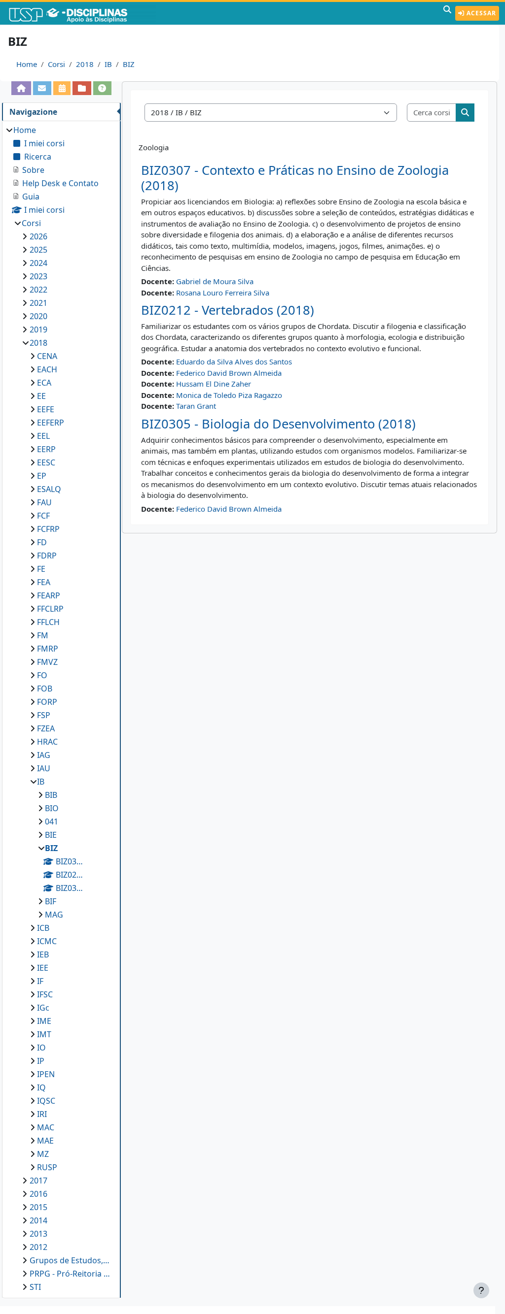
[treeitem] (61, 708)
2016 (38, 1193)
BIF (50, 901)
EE (41, 396)
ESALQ (49, 489)
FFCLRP (50, 608)
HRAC (47, 741)
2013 (38, 1233)
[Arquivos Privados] (81, 88)
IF (40, 981)
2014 (38, 1220)
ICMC (47, 941)
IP (40, 1060)
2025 (38, 249)
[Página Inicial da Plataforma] (21, 88)
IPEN (46, 1074)
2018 (85, 64)
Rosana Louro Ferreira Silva (222, 292)
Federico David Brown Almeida (229, 373)
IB (108, 64)
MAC (45, 1127)
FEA (43, 582)
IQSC (46, 1100)
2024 (38, 263)
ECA (44, 382)
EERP (46, 449)
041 (51, 821)
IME (44, 1021)
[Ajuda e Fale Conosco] (102, 88)
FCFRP (48, 529)
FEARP (48, 595)
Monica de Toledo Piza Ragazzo (229, 395)
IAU (43, 768)
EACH (47, 369)
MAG (54, 914)
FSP (43, 715)
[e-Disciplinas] (83, 13)
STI (35, 1286)
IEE (42, 967)
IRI (42, 1114)
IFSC (45, 994)
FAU (44, 502)
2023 (38, 276)
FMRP (47, 648)
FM (42, 635)
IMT (44, 1034)
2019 (38, 329)
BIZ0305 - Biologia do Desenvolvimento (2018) (278, 423)
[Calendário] (62, 88)
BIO (52, 808)
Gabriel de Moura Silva (214, 281)
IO (41, 1047)
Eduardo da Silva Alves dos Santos (234, 361)
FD (42, 542)
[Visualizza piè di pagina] (481, 1290)
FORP (47, 701)
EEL (43, 435)
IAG (43, 755)
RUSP (47, 1167)
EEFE (45, 409)
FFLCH (48, 622)
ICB (43, 927)
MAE (45, 1140)
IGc (43, 1007)
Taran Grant (196, 406)
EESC (46, 462)
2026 (38, 236)
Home (26, 64)
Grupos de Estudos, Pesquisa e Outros (70, 1260)
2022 (38, 289)
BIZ (129, 64)
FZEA (46, 728)
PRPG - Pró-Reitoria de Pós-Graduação (70, 1273)
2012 (38, 1247)
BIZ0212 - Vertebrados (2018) (227, 310)
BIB (51, 794)
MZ (43, 1154)
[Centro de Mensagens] (42, 88)
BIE (51, 834)
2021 (38, 302)
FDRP (47, 555)
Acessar (480, 13)
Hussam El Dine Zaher (213, 384)
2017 (38, 1180)
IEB (43, 954)
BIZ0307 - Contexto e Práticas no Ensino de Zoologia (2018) (295, 178)
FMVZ (47, 662)
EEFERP (50, 422)
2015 (38, 1207)
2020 (38, 316)
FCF (43, 515)
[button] (447, 13)
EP (41, 475)
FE (41, 568)
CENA (47, 356)
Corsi (56, 64)
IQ (41, 1087)
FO (42, 675)
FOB (44, 688)
